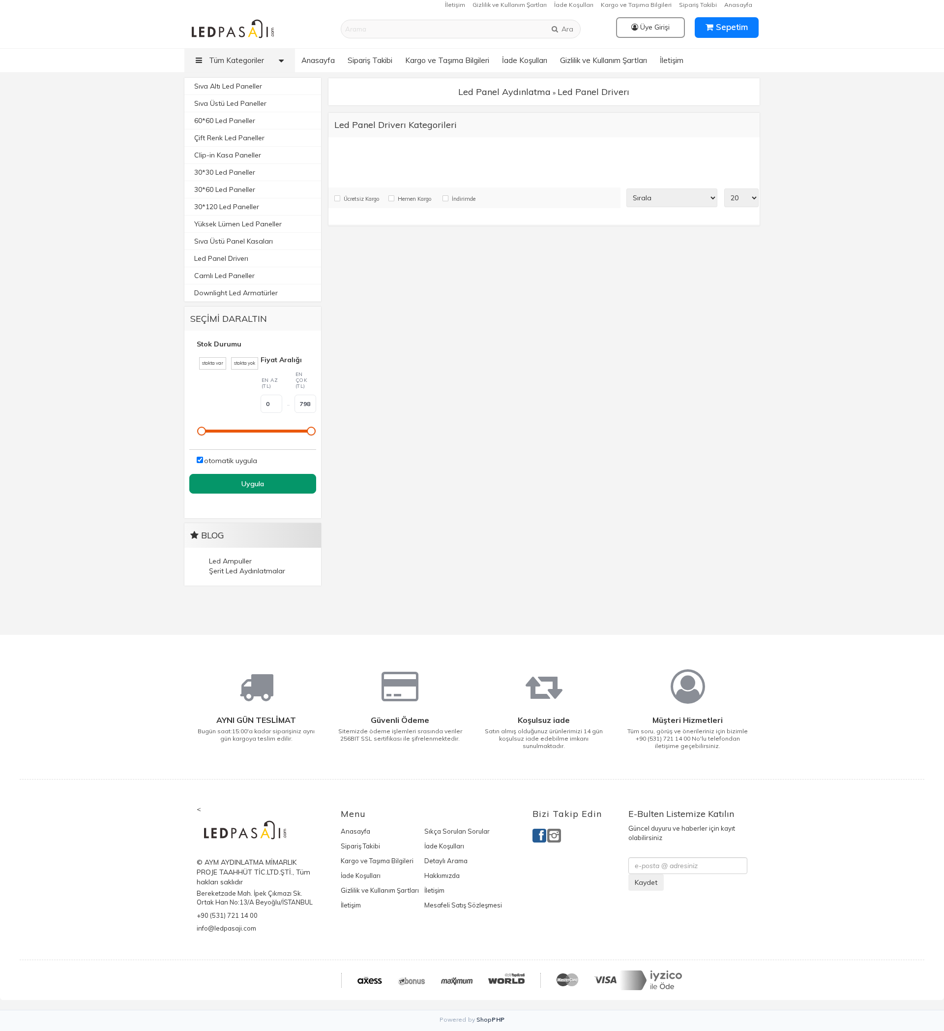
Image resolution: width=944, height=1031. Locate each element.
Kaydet (646, 882)
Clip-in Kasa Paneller (227, 155)
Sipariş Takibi (698, 4)
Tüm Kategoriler (235, 60)
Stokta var (212, 363)
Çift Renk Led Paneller (229, 137)
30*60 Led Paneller (224, 189)
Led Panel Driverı (221, 258)
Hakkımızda (442, 875)
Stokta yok (244, 363)
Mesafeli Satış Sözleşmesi (463, 905)
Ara (566, 29)
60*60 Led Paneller (224, 120)
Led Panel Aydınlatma (504, 91)
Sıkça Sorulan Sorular (457, 831)
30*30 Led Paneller (224, 172)
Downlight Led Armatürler (236, 292)
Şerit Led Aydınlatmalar (247, 570)
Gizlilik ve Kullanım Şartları (509, 4)
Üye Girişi (654, 27)
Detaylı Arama (446, 861)
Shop (490, 1019)
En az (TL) (270, 383)
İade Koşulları (573, 4)
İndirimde (463, 198)
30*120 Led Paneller (226, 206)
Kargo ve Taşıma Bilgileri (636, 4)
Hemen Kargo (414, 198)
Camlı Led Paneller (224, 275)
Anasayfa (738, 4)
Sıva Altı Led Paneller (228, 86)
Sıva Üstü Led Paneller (230, 103)
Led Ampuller (230, 561)
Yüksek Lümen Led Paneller (238, 223)
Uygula (252, 483)
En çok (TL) (301, 380)
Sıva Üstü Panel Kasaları (233, 241)
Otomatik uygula (230, 460)
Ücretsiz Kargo (361, 198)
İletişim (455, 4)
